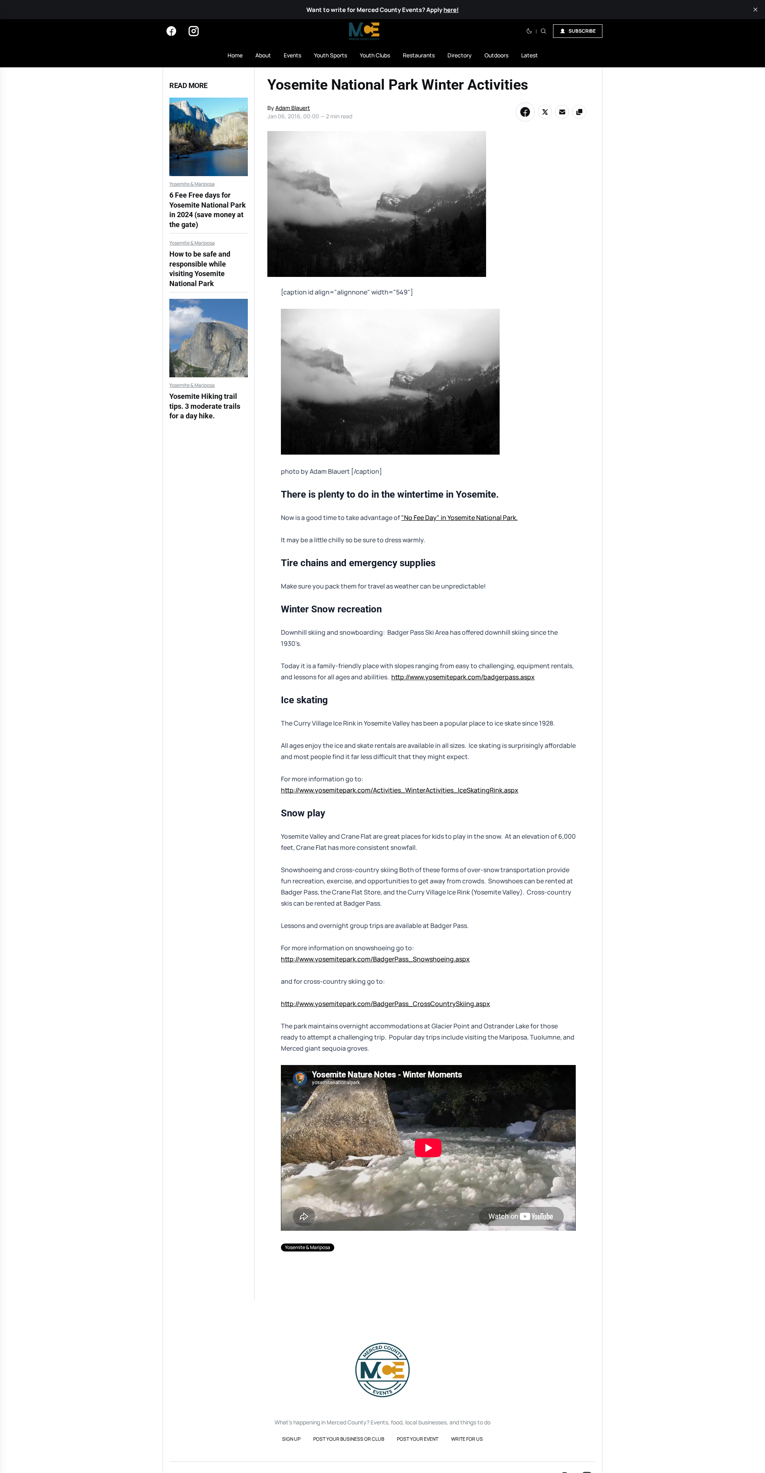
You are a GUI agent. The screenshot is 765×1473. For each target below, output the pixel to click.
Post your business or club (348, 1439)
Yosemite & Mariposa (192, 183)
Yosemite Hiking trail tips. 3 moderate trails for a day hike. (204, 406)
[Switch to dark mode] (529, 31)
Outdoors (496, 55)
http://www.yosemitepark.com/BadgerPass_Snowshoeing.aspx (375, 959)
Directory (459, 55)
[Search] (543, 31)
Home (235, 55)
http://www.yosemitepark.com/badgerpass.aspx (463, 677)
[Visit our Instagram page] (193, 31)
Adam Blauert (292, 108)
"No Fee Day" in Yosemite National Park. (459, 517)
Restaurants (419, 55)
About (263, 55)
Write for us (467, 1439)
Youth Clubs (375, 55)
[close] (755, 9)
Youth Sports (330, 55)
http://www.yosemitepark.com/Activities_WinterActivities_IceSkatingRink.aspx (399, 790)
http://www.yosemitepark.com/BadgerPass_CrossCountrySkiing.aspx (385, 1003)
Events (292, 55)
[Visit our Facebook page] (171, 31)
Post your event (417, 1439)
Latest (529, 55)
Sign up (291, 1439)
